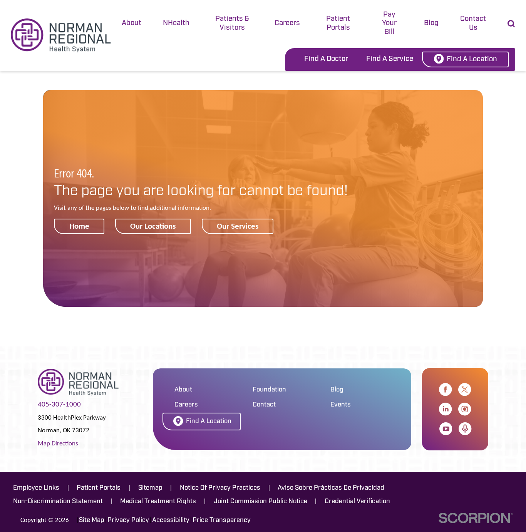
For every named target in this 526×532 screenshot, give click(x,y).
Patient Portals (338, 23)
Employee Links (36, 488)
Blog (431, 23)
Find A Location (472, 59)
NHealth (176, 23)
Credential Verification (357, 501)
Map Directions (58, 443)
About (131, 23)
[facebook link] (445, 389)
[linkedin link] (445, 409)
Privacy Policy (128, 520)
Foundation (269, 389)
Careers (287, 23)
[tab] (131, 24)
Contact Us (473, 23)
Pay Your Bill (389, 23)
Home (79, 226)
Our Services (237, 226)
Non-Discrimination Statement (58, 501)
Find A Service (389, 59)
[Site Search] (511, 24)
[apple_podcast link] (465, 428)
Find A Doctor (326, 59)
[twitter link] (464, 389)
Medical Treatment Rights (158, 501)
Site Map (91, 520)
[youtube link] (445, 428)
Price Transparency (222, 520)
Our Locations (153, 226)
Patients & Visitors (232, 23)
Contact (264, 405)
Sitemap (150, 488)
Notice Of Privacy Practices (220, 488)
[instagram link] (464, 409)
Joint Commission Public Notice (260, 501)
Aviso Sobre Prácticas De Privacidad (331, 488)
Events (340, 405)
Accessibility (170, 520)
